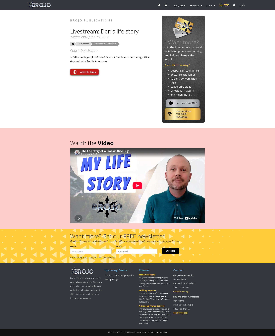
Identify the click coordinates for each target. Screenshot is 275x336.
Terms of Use (161, 332)
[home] (40, 5)
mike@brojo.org (180, 291)
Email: (119, 246)
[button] (167, 5)
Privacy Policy (149, 332)
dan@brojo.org (180, 312)
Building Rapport (147, 290)
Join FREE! (224, 5)
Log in (242, 5)
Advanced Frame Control (151, 306)
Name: (73, 246)
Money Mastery (147, 274)
